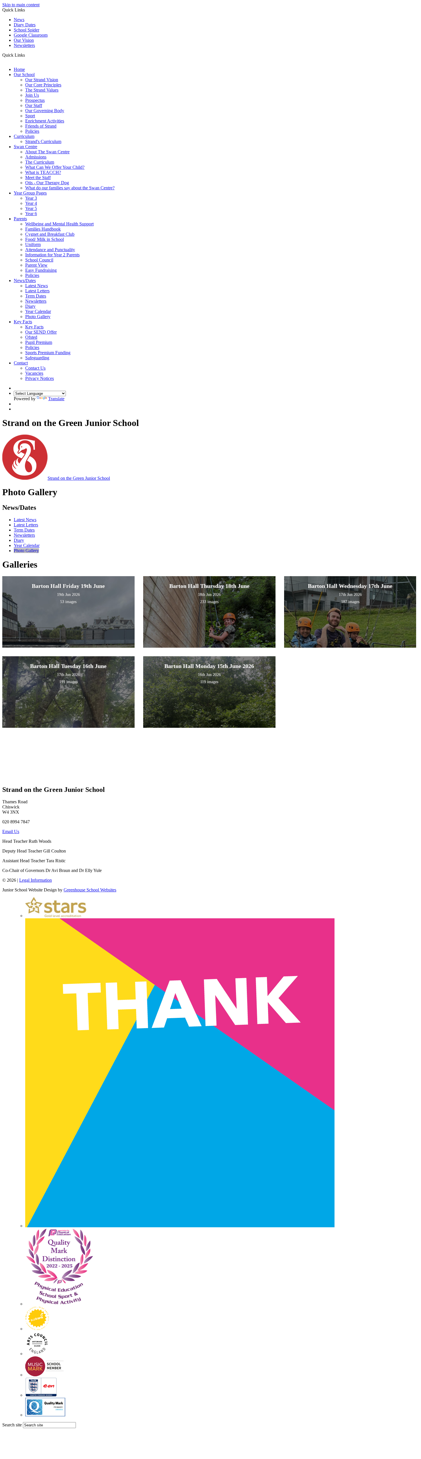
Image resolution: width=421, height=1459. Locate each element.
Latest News (36, 285)
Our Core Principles (43, 84)
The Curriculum (39, 162)
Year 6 (31, 213)
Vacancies (34, 373)
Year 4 (31, 203)
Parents (20, 218)
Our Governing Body (44, 110)
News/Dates (25, 280)
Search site (12, 1424)
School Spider (26, 29)
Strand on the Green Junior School (79, 478)
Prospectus (35, 100)
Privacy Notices (39, 378)
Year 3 (31, 198)
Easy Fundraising (41, 270)
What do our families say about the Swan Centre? (70, 187)
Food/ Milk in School (44, 239)
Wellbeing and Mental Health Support (59, 223)
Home (19, 69)
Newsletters (24, 45)
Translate (56, 398)
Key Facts (23, 321)
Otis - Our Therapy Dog (47, 182)
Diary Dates (25, 24)
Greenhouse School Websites (90, 889)
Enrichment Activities (44, 120)
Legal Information (35, 880)
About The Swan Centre (47, 151)
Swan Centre (25, 146)
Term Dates (35, 296)
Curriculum (24, 136)
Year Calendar (38, 311)
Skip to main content (21, 4)
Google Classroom (31, 35)
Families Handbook (43, 229)
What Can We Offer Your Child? (54, 167)
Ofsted (31, 337)
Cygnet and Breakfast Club (49, 234)
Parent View (36, 265)
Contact (21, 362)
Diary (30, 306)
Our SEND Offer (41, 332)
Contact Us (35, 368)
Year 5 (31, 208)
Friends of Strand (40, 126)
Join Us (32, 95)
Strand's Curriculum (43, 141)
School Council (39, 259)
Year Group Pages (30, 193)
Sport (30, 115)
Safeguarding (37, 357)
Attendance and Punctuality (50, 249)
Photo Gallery (37, 316)
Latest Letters (37, 290)
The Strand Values (41, 90)
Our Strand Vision (41, 79)
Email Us (10, 831)
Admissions (35, 156)
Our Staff (33, 105)
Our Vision (24, 40)
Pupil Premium (38, 342)
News (19, 19)
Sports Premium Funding (47, 352)
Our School (24, 74)
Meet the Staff (38, 177)
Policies (32, 131)
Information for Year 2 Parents (52, 254)
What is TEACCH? (43, 172)
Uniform (33, 244)
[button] (27, 55)
